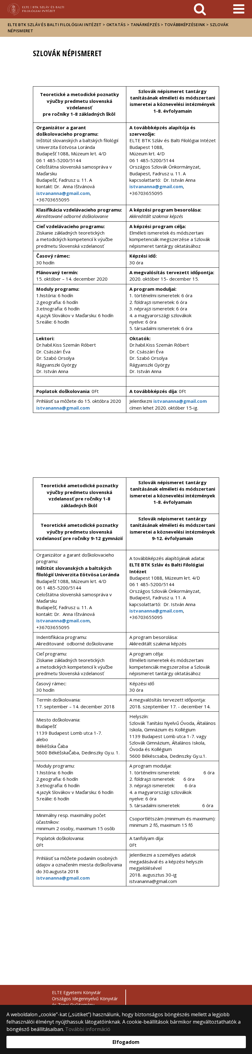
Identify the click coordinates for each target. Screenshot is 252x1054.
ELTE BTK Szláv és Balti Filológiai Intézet (55, 24)
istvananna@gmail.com (63, 193)
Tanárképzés (145, 24)
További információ (87, 1029)
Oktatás (116, 24)
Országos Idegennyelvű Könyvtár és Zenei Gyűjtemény (85, 1002)
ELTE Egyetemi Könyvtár (76, 992)
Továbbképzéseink (184, 24)
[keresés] (200, 9)
